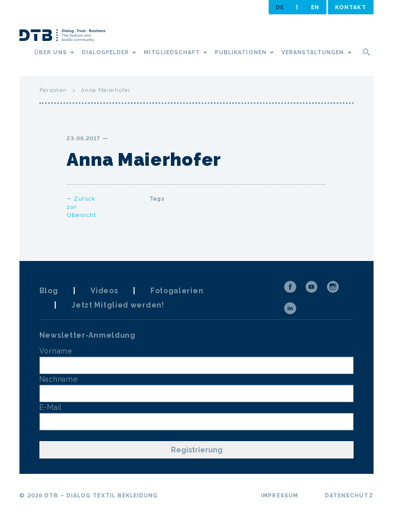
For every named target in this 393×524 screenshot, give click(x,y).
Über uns (51, 52)
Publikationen (242, 52)
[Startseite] (62, 37)
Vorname (55, 351)
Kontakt (350, 7)
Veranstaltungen (313, 52)
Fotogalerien (176, 291)
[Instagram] (333, 287)
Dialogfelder (107, 52)
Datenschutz (349, 495)
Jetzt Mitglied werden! (118, 305)
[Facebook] (290, 287)
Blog (48, 291)
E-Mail (50, 407)
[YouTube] (311, 287)
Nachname (58, 379)
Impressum (279, 495)
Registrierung (197, 450)
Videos (104, 291)
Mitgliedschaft (173, 52)
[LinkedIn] (290, 308)
